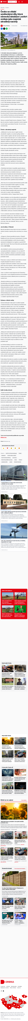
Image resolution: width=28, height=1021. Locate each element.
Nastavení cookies (5, 987)
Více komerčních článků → (20, 868)
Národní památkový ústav (6, 459)
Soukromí (3, 986)
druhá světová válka (11, 455)
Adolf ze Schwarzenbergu (11, 453)
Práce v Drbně (13, 987)
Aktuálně (2, 7)
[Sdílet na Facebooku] (2, 29)
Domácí (7, 7)
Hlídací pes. (4, 437)
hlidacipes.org (7, 441)
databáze (3, 455)
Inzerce (19, 987)
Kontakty (20, 986)
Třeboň (20, 459)
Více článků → (24, 800)
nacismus (15, 457)
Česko (20, 453)
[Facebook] (1, 991)
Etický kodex (14, 986)
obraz (15, 459)
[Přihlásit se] (19, 2)
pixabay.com (12, 50)
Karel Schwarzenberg (5, 457)
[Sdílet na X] (4, 29)
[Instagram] (3, 991)
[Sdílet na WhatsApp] (7, 29)
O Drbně (8, 986)
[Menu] (22, 2)
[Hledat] (16, 2)
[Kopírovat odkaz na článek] (9, 29)
